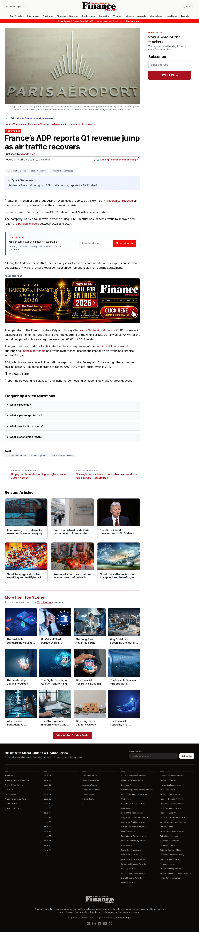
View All (47, 850)
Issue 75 (47, 822)
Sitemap (120, 917)
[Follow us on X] (110, 923)
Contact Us (10, 790)
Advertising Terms (13, 808)
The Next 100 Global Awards (173, 817)
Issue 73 (47, 831)
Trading (117, 16)
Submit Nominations (91, 790)
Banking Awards (128, 869)
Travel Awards (166, 827)
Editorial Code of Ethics (170, 850)
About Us (9, 776)
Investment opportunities (62, 171)
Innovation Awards (129, 855)
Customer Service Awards (133, 803)
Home (8, 124)
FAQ (84, 803)
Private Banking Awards (170, 869)
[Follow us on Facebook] (99, 923)
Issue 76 (47, 817)
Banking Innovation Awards (133, 873)
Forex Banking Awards (131, 850)
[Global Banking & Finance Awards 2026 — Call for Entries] (72, 300)
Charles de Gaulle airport (89, 330)
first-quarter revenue (119, 200)
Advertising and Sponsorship (17, 780)
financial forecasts (33, 350)
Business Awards (129, 785)
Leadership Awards (169, 780)
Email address (135, 751)
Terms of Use (11, 803)
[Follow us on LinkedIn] (105, 923)
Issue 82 (47, 790)
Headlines (171, 16)
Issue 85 (47, 776)
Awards (141, 16)
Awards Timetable (90, 780)
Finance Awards (128, 882)
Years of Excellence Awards (173, 831)
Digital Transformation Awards (134, 827)
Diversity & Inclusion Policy (172, 855)
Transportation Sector (16, 171)
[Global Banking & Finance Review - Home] (99, 6)
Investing (104, 16)
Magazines (156, 16)
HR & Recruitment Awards (171, 808)
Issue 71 (47, 841)
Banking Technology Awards (134, 794)
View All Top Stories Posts (72, 735)
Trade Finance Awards (170, 813)
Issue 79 (47, 803)
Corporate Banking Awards (133, 822)
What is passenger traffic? (26, 415)
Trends (185, 16)
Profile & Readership (14, 785)
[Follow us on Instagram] (94, 923)
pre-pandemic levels (26, 223)
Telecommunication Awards (172, 803)
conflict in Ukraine (107, 346)
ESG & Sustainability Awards (133, 841)
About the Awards (90, 776)
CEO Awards (126, 799)
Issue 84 (47, 780)
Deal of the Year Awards (132, 813)
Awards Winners (89, 785)
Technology (89, 16)
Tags (128, 917)
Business (48, 16)
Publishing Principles (169, 836)
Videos (130, 16)
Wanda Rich (28, 154)
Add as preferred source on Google (119, 160)
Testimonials (88, 794)
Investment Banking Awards (133, 864)
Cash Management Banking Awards (137, 790)
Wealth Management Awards (173, 822)
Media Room (88, 799)
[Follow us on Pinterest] (88, 923)
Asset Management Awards (133, 776)
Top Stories (17, 16)
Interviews (33, 16)
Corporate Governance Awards (135, 817)
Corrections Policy (168, 845)
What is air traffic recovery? (27, 426)
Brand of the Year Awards (133, 780)
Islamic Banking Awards (170, 785)
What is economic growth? (26, 437)
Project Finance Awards (171, 794)
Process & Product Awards (172, 799)
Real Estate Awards (169, 790)
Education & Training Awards (134, 836)
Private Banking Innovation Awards (175, 873)
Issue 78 (47, 808)
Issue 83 (47, 785)
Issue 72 (47, 836)
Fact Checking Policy (169, 859)
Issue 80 (47, 799)
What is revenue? (20, 404)
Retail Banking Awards (170, 878)
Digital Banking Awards (131, 878)
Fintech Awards (128, 831)
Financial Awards (167, 864)
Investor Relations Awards (171, 776)
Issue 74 (47, 827)
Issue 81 (47, 794)
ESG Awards (126, 845)
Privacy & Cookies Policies (17, 799)
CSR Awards (126, 808)
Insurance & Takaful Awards (134, 859)
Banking (73, 16)
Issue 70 (47, 845)
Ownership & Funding (169, 841)
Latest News (10, 794)
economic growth (38, 171)
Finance (61, 16)
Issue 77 (47, 813)
